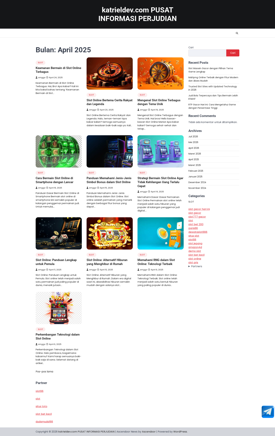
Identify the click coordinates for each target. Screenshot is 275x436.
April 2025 (193, 159)
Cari (191, 47)
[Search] (237, 33)
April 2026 (193, 148)
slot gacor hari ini (199, 209)
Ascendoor (149, 431)
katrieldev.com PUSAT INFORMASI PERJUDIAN (137, 14)
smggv (41, 77)
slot (190, 221)
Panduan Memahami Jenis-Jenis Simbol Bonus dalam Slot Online (109, 180)
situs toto (41, 406)
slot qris (193, 262)
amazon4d (195, 247)
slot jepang (195, 243)
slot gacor (194, 213)
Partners (196, 266)
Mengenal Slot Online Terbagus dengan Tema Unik (159, 102)
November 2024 (197, 188)
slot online (194, 259)
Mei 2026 (193, 142)
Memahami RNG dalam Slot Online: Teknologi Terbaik (156, 262)
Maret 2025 (194, 165)
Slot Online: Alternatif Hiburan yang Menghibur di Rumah (107, 262)
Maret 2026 (194, 153)
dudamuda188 (44, 421)
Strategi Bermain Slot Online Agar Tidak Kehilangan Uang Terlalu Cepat (160, 182)
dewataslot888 (197, 232)
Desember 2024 (197, 182)
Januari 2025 (195, 176)
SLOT (40, 62)
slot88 (192, 240)
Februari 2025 (195, 170)
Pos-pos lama (44, 371)
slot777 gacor (197, 217)
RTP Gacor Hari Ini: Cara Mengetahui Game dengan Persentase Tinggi (212, 106)
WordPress (180, 431)
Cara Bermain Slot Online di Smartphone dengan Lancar (54, 180)
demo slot (194, 251)
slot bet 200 (195, 224)
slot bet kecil (196, 255)
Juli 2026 (193, 136)
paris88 (193, 228)
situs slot (193, 236)
